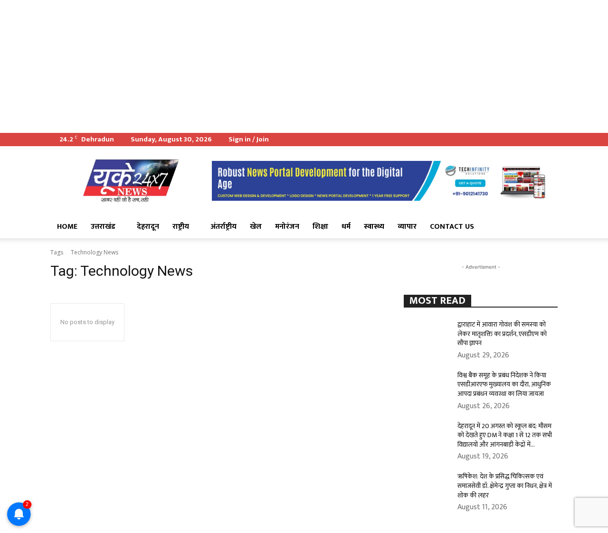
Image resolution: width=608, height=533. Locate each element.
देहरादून (148, 226)
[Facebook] (519, 139)
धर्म (346, 226)
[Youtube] (550, 139)
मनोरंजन (287, 226)
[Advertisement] (285, 66)
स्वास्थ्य (374, 226)
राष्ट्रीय (180, 226)
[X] (535, 139)
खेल (256, 226)
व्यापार (407, 226)
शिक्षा (320, 226)
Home (67, 226)
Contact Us (452, 226)
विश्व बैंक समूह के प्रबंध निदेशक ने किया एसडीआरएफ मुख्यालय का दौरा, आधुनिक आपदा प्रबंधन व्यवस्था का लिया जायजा (504, 384)
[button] (546, 227)
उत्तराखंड (103, 226)
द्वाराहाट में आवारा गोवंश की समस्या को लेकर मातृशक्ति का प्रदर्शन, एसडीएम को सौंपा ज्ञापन (502, 333)
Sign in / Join (248, 139)
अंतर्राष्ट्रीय (223, 226)
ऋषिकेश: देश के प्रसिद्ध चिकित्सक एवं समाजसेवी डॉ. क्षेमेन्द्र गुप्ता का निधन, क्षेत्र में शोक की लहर (504, 485)
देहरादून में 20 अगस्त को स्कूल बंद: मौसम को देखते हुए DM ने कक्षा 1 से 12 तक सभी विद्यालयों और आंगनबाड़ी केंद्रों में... (504, 435)
